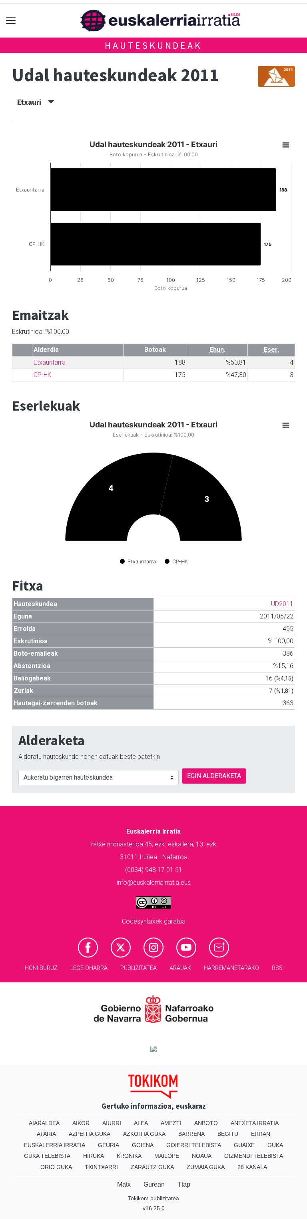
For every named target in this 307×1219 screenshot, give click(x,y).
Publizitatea (138, 968)
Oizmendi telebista (253, 1156)
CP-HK (43, 375)
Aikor (81, 1123)
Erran (260, 1134)
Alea (141, 1123)
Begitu (227, 1134)
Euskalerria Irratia (54, 1145)
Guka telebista (47, 1156)
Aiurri (111, 1123)
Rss (277, 968)
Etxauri (32, 102)
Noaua (201, 1156)
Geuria (108, 1145)
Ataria (46, 1134)
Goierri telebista (193, 1145)
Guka (275, 1145)
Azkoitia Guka (144, 1134)
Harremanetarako (231, 968)
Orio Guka (56, 1167)
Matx (124, 1184)
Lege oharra (89, 968)
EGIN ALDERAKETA (214, 776)
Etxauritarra (50, 362)
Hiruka (93, 1156)
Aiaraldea (44, 1123)
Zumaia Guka (206, 1167)
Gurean (154, 1184)
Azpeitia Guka (89, 1134)
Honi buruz (41, 968)
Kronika (129, 1156)
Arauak (180, 968)
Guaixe (244, 1145)
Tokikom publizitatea (153, 1198)
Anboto (206, 1123)
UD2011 (282, 604)
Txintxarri (101, 1167)
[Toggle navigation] (11, 21)
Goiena (143, 1145)
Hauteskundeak (153, 45)
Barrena (191, 1134)
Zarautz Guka (152, 1167)
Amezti (171, 1123)
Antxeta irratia (255, 1123)
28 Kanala (252, 1167)
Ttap (183, 1184)
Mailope (166, 1156)
